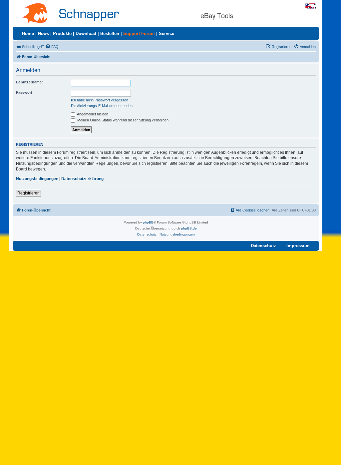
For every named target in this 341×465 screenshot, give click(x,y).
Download (86, 33)
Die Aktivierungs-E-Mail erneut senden (102, 106)
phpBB (148, 222)
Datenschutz (263, 245)
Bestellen (109, 33)
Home (28, 33)
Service (166, 33)
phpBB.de (189, 228)
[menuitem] (52, 47)
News (43, 33)
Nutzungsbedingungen (37, 178)
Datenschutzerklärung (82, 178)
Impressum (298, 245)
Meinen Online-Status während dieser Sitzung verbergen (122, 120)
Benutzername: (29, 82)
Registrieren (28, 193)
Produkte (62, 33)
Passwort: (25, 92)
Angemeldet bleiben (92, 114)
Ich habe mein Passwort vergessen (99, 100)
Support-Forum (139, 33)
